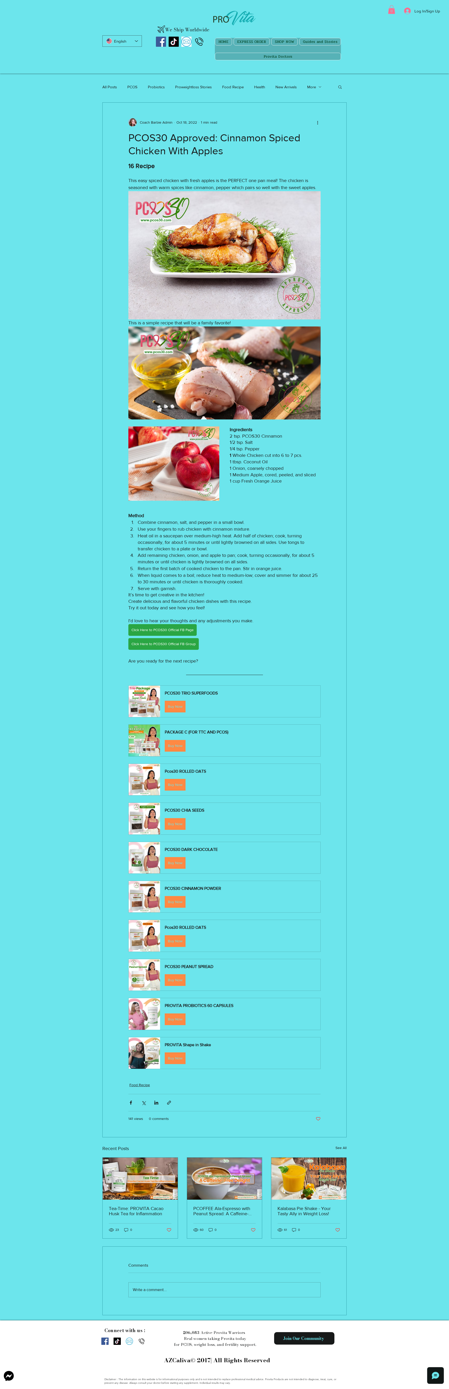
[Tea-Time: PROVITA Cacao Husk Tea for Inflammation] (140, 1179)
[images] (186, 42)
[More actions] (317, 122)
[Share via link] (169, 1102)
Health (259, 87)
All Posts (109, 87)
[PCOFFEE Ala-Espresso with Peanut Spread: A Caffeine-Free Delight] (224, 1179)
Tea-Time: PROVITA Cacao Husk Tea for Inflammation (136, 1211)
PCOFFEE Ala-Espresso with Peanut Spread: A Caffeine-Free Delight (221, 1211)
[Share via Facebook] (130, 1102)
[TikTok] (174, 42)
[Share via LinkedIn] (156, 1102)
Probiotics (156, 87)
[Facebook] (161, 42)
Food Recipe (233, 87)
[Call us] (199, 42)
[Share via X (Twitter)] (143, 1102)
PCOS (132, 87)
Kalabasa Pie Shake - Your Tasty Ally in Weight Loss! (304, 1211)
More (311, 87)
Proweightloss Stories (193, 87)
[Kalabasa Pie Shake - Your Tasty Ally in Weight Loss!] (308, 1179)
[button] (391, 9)
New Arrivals (286, 87)
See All (341, 1148)
